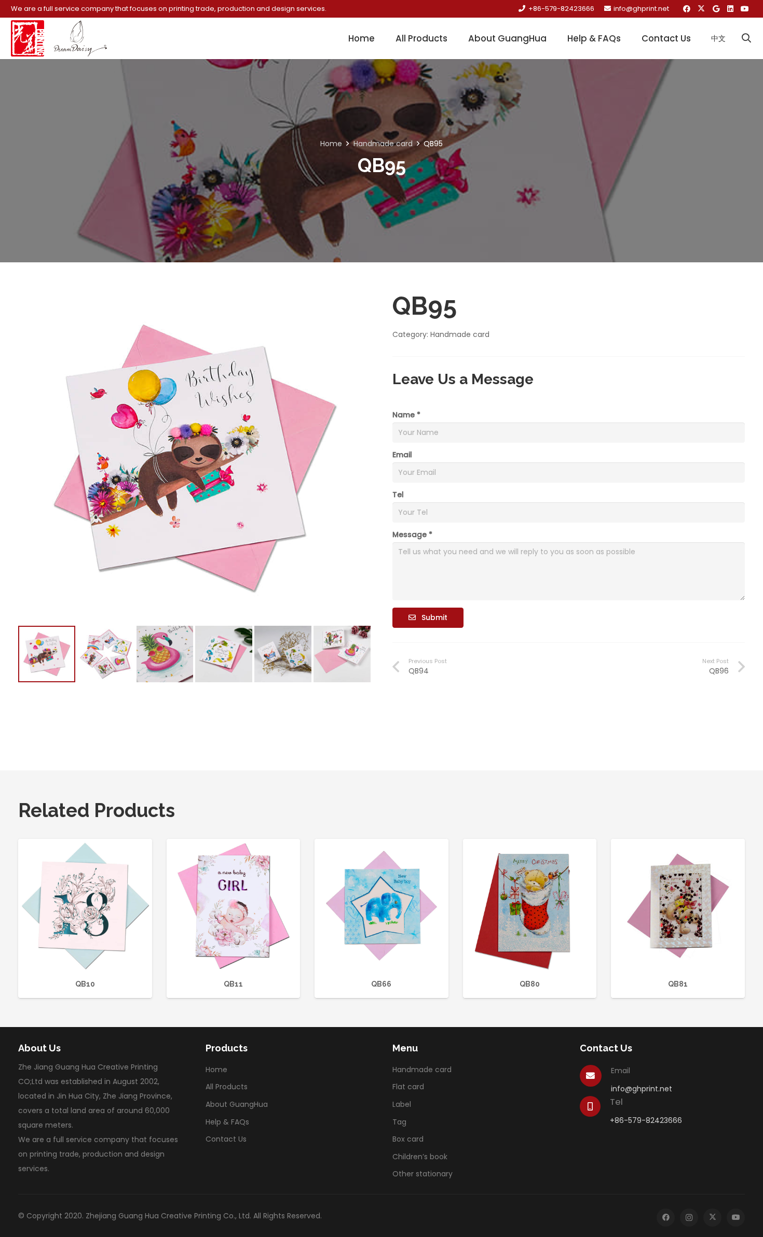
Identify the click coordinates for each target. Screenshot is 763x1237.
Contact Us (226, 1139)
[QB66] (381, 846)
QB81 (678, 984)
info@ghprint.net (641, 1089)
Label (401, 1104)
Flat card (408, 1086)
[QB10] (85, 846)
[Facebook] (686, 9)
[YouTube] (745, 9)
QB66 (381, 984)
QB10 (85, 984)
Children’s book (419, 1156)
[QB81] (678, 846)
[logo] (27, 38)
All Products (227, 1086)
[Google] (716, 9)
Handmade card (383, 143)
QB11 (233, 984)
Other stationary (422, 1174)
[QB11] (234, 846)
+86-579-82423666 (646, 1120)
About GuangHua (237, 1104)
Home (331, 143)
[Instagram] (689, 1217)
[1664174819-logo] (80, 38)
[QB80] (530, 846)
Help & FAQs (227, 1122)
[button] (746, 38)
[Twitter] (701, 9)
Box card (408, 1139)
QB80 (530, 984)
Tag (399, 1122)
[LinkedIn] (730, 9)
